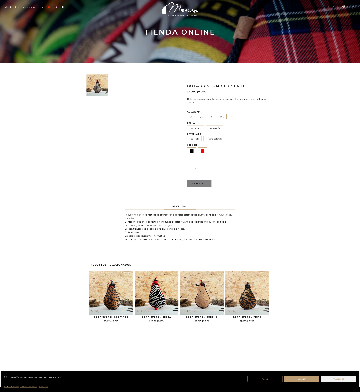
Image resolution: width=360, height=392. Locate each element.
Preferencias (338, 379)
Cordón (192, 145)
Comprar (198, 184)
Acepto (265, 379)
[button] (90, 78)
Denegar (302, 379)
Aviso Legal (43, 387)
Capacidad (193, 112)
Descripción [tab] (180, 206)
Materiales (194, 134)
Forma (191, 123)
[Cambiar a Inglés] (56, 7)
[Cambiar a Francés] (62, 7)
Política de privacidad (28, 387)
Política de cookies (11, 387)
